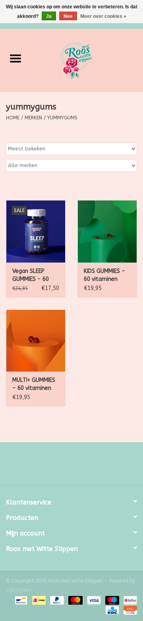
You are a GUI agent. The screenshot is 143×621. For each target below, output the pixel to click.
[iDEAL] (38, 600)
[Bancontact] (20, 600)
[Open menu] (15, 58)
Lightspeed (18, 590)
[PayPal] (56, 600)
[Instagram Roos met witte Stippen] (78, 466)
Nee (68, 16)
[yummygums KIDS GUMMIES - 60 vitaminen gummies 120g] (107, 231)
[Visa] (93, 600)
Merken (33, 118)
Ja (49, 16)
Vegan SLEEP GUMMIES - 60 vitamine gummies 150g (31, 275)
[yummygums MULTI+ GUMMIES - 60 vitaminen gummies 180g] (36, 341)
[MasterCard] (75, 600)
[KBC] (111, 610)
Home (12, 118)
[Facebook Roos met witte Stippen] (64, 466)
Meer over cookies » (103, 16)
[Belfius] (129, 600)
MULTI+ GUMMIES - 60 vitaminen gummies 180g (33, 384)
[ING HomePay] (129, 610)
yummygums (62, 118)
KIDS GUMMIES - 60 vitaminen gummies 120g (104, 275)
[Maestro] (111, 600)
